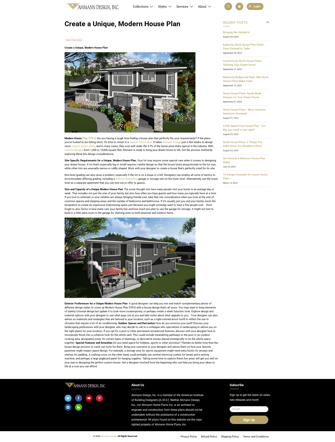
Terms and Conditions (256, 436)
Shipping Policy (230, 436)
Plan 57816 (89, 138)
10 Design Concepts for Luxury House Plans (245, 176)
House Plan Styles (74, 40)
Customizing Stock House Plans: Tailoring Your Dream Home (242, 63)
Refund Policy (209, 436)
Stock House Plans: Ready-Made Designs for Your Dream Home (242, 95)
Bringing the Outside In (236, 32)
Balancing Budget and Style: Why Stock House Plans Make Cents (246, 79)
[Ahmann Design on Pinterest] (99, 398)
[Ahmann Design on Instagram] (68, 407)
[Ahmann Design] (92, 6)
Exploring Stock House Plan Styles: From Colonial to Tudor (243, 46)
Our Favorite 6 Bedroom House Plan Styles (244, 160)
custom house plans (83, 146)
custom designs (74, 150)
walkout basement (126, 178)
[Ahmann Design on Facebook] (78, 398)
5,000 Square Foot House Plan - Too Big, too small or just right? (244, 127)
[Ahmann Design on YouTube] (88, 398)
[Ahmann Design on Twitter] (68, 398)
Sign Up (249, 420)
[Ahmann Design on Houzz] (78, 407)
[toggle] (267, 22)
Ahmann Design (172, 142)
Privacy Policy (189, 436)
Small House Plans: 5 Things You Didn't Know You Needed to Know (242, 144)
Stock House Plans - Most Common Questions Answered (244, 111)
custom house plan (140, 142)
